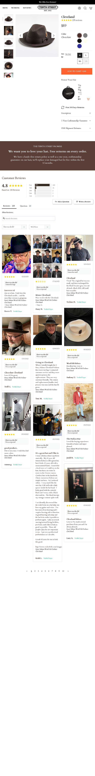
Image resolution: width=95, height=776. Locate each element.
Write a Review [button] (85, 202)
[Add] (88, 99)
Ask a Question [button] (63, 202)
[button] (5, 8)
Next (53, 35)
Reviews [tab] (6, 206)
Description (66, 113)
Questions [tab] (23, 206)
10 (63, 571)
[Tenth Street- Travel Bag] (68, 92)
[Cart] (91, 8)
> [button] (68, 571)
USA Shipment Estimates (71, 128)
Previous (20, 35)
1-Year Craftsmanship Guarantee (74, 120)
